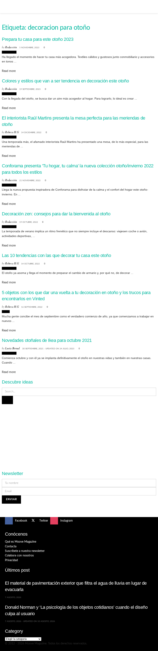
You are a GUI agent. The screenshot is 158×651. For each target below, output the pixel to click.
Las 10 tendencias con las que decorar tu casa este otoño (56, 255)
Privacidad (11, 560)
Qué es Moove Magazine (20, 541)
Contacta (10, 546)
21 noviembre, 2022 (30, 180)
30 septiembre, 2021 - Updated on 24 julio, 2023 (48, 349)
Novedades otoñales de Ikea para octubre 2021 (47, 340)
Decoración (9, 52)
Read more (9, 71)
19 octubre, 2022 (28, 222)
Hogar (6, 311)
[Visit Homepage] (79, 6)
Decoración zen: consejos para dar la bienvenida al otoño (56, 213)
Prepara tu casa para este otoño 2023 (37, 39)
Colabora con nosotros (19, 555)
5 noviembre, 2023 (29, 48)
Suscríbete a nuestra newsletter (25, 551)
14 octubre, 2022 (30, 264)
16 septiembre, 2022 (31, 307)
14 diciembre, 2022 (31, 132)
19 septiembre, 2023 (30, 89)
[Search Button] (151, 6)
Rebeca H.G (12, 132)
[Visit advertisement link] (79, 435)
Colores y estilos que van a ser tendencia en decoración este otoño (65, 80)
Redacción (11, 47)
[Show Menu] (6, 6)
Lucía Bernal (12, 348)
